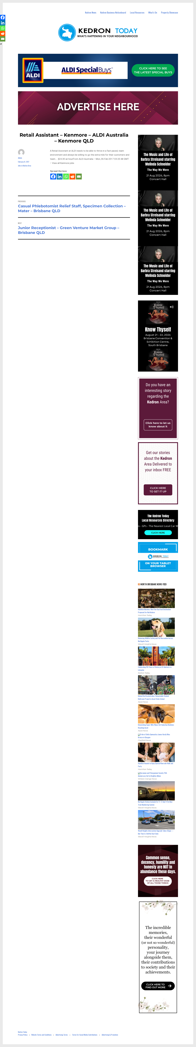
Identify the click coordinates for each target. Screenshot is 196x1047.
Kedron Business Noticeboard (113, 12)
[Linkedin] (60, 176)
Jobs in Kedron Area (24, 165)
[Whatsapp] (66, 176)
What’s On (152, 12)
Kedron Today (22, 1032)
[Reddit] (72, 176)
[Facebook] (53, 176)
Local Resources (137, 12)
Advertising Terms (62, 1034)
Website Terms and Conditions (41, 1034)
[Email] (79, 176)
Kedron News (90, 12)
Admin (20, 158)
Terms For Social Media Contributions (84, 1034)
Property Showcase (169, 12)
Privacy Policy (22, 1034)
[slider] (160, 369)
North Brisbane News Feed (154, 584)
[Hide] (1, 44)
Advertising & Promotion (110, 1034)
